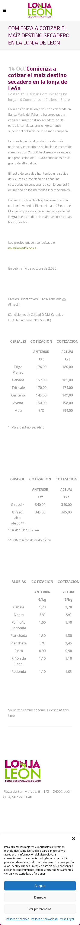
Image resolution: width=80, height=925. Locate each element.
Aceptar (40, 885)
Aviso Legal (67, 919)
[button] (73, 839)
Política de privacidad (44, 919)
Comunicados (51, 94)
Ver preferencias (40, 909)
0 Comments (30, 99)
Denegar (40, 897)
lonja (12, 99)
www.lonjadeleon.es (22, 247)
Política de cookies (17, 919)
